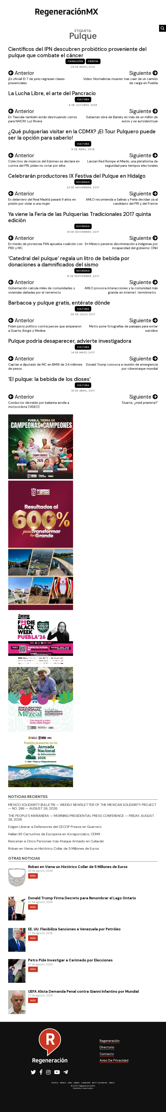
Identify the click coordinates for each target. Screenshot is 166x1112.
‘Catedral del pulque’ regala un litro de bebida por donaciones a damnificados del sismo (68, 261)
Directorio (107, 1047)
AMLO (70, 1083)
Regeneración (110, 1041)
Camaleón (75, 61)
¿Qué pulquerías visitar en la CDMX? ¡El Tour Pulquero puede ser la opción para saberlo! (82, 134)
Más (33, 876)
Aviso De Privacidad (114, 1060)
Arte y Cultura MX (99, 1083)
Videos (112, 1083)
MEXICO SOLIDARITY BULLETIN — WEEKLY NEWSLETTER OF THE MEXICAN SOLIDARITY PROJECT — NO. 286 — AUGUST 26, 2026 (82, 806)
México (63, 1083)
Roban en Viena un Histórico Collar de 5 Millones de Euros (53, 848)
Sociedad (83, 182)
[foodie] (40, 664)
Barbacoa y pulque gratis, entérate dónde (59, 302)
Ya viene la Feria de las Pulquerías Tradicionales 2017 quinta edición (79, 217)
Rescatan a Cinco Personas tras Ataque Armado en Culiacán (56, 841)
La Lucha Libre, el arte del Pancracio (52, 93)
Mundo (77, 1083)
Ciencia (93, 61)
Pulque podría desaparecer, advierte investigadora (69, 341)
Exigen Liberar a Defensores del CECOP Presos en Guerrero (55, 826)
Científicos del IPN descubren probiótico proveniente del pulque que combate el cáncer (77, 52)
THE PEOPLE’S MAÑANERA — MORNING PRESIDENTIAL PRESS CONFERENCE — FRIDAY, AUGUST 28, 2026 (81, 817)
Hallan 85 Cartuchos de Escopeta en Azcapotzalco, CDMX (54, 834)
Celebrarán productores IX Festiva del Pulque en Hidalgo (76, 176)
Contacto (107, 1054)
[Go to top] (158, 1097)
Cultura (83, 99)
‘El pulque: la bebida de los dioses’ (49, 379)
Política (54, 1083)
